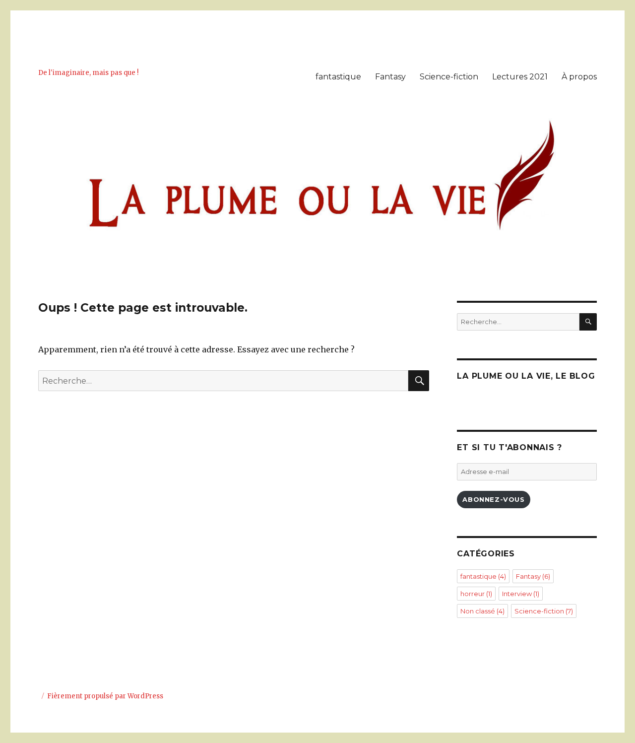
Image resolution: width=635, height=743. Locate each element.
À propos (579, 76)
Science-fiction (449, 76)
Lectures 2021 (520, 76)
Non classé (482, 611)
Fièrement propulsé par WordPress (105, 696)
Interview (520, 594)
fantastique (338, 76)
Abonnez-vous (493, 499)
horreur (476, 594)
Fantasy (390, 76)
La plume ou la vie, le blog (526, 376)
